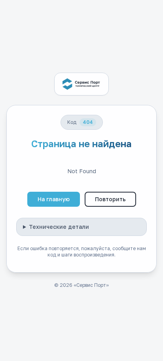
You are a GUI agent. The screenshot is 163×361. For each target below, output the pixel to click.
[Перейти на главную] (81, 84)
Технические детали (59, 226)
